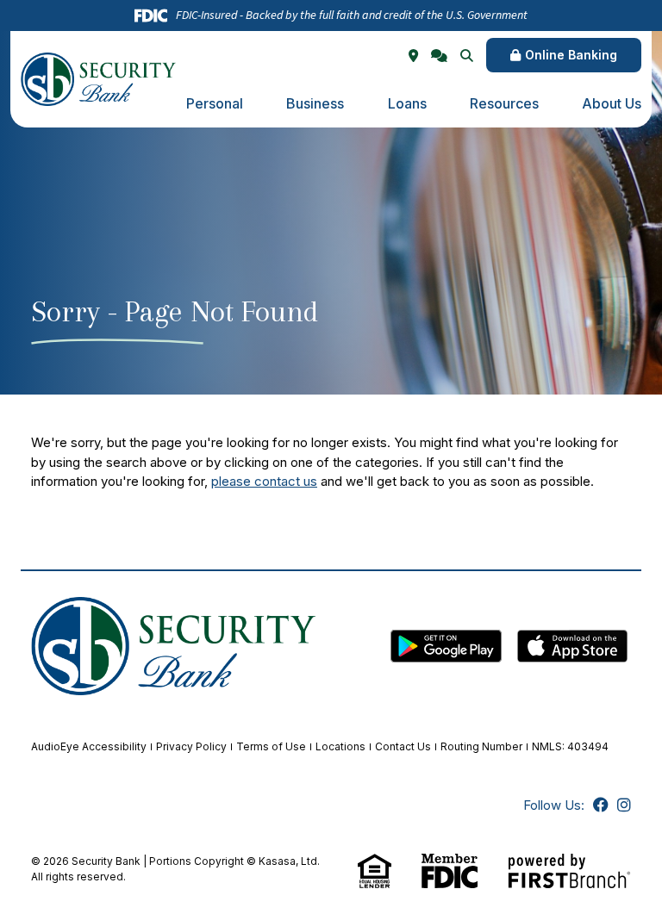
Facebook (601, 804)
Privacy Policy (191, 746)
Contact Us (403, 746)
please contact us (264, 481)
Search (466, 55)
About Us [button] (611, 103)
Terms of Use (271, 746)
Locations (340, 746)
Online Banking (571, 54)
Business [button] (315, 103)
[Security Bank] (98, 78)
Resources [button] (504, 103)
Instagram (624, 804)
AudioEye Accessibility (89, 746)
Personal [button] (214, 103)
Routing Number (481, 746)
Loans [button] (407, 103)
